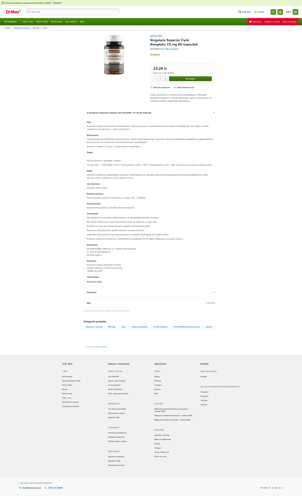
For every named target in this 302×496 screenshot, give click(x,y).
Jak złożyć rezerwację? (117, 409)
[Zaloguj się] (280, 12)
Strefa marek (67, 393)
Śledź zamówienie (115, 389)
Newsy (157, 376)
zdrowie (209, 327)
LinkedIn (204, 405)
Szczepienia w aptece (70, 402)
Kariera (64, 389)
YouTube (204, 400)
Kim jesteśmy (67, 376)
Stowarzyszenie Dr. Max (71, 381)
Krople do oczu (160, 456)
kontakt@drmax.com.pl (31, 488)
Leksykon (158, 385)
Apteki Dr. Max (114, 417)
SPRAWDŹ (56, 3)
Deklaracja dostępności (117, 433)
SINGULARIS (156, 36)
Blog (82, 21)
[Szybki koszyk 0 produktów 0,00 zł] (295, 12)
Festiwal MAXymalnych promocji (186, 327)
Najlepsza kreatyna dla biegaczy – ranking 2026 (173, 415)
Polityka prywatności (116, 437)
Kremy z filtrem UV (161, 452)
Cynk (124, 327)
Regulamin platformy (116, 457)
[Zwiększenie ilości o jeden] (165, 78)
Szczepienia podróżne (70, 406)
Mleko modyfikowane (162, 439)
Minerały (111, 327)
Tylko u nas (27, 21)
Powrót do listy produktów (96, 347)
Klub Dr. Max (42, 21)
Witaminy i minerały (94, 327)
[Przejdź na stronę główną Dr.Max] (13, 12)
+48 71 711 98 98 (55, 488)
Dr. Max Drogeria (171, 49)
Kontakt (204, 376)
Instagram (204, 392)
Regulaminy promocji (116, 465)
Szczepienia (71, 21)
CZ (273, 488)
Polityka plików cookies (117, 441)
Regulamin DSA (114, 461)
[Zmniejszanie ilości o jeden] (155, 78)
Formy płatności (114, 385)
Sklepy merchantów (140, 327)
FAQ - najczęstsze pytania (118, 393)
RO (279, 488)
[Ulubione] (273, 12)
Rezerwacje (56, 21)
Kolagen (157, 448)
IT (282, 488)
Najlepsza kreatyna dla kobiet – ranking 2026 (172, 420)
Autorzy (157, 389)
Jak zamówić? (113, 376)
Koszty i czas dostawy (116, 381)
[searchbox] (72, 12)
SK (276, 488)
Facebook (204, 396)
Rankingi (157, 381)
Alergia (157, 444)
